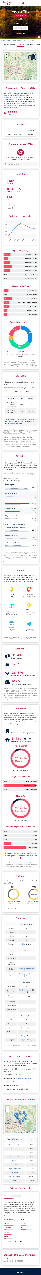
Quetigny (24, 1028)
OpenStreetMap (33, 79)
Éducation (29, 45)
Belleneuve (14, 1173)
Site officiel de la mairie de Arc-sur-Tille (17, 1082)
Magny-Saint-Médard (14, 1169)
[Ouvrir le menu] (38, 3)
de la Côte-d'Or (17, 95)
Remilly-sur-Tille (14, 1157)
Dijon (23, 944)
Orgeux (14, 1161)
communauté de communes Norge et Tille (17, 104)
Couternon (14, 1149)
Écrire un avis (20, 28)
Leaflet (20, 79)
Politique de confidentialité (29, 1271)
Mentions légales (17, 1271)
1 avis (20, 18)
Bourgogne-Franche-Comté (12, 40)
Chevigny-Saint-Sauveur (14, 423)
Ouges (24, 1040)
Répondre (8, 1242)
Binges (14, 1165)
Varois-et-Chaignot (25, 990)
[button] (6, 54)
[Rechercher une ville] (23, 3)
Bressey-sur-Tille (14, 1145)
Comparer (5, 45)
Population (20, 45)
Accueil (3, 40)
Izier (14, 1181)
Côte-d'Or (23, 40)
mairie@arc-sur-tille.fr (23, 1078)
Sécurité (38, 45)
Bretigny (24, 1036)
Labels (12, 45)
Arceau (24, 997)
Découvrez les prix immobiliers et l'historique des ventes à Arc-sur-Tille (20, 854)
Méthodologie (9, 562)
